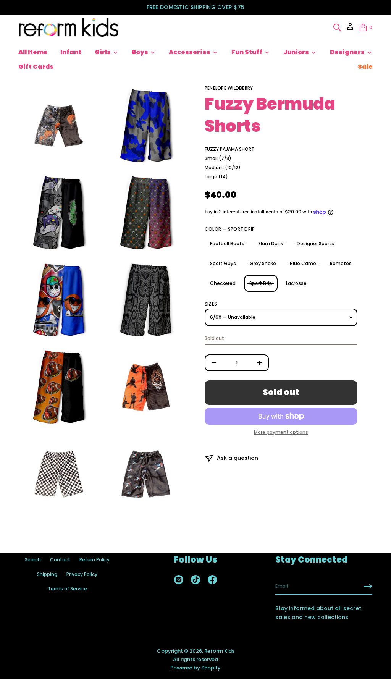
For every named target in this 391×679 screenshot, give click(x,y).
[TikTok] (195, 579)
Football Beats (227, 243)
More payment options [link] (281, 432)
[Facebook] (212, 579)
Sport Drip (260, 283)
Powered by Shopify (195, 667)
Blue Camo (303, 263)
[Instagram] (178, 579)
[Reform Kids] (68, 27)
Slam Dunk (270, 243)
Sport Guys (223, 263)
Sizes (211, 304)
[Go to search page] (337, 27)
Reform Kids (219, 651)
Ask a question (237, 458)
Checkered (223, 283)
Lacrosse (296, 283)
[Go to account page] (350, 29)
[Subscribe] (367, 586)
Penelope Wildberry (229, 88)
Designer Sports (315, 243)
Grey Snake (263, 263)
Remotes (341, 263)
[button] (337, 27)
